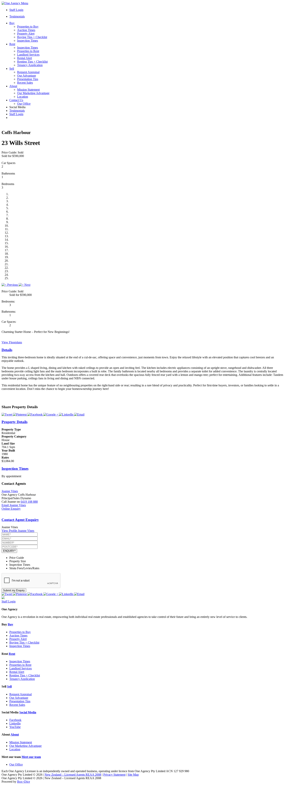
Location (22, 96)
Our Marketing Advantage (33, 93)
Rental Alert (24, 58)
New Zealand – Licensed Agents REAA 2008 (73, 774)
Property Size (17, 561)
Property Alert (25, 33)
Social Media (27, 712)
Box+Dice (23, 781)
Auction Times (26, 30)
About (13, 86)
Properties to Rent (28, 51)
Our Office (24, 103)
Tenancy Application (30, 65)
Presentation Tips (27, 79)
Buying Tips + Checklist (32, 37)
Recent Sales (25, 82)
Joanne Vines (10, 491)
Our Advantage (26, 75)
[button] (10, 284)
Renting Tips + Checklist (32, 61)
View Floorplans (12, 342)
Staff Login (16, 9)
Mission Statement (28, 89)
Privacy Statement (114, 774)
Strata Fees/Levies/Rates (24, 568)
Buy (12, 23)
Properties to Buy (28, 26)
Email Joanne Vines (14, 505)
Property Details (14, 422)
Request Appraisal (28, 72)
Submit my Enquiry (14, 590)
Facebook (15, 720)
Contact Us (16, 100)
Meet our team (31, 757)
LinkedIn (15, 723)
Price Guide (16, 557)
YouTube (15, 727)
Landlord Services (28, 54)
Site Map (133, 774)
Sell (11, 68)
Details (7, 350)
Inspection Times (27, 40)
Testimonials (17, 16)
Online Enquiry (11, 508)
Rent (12, 44)
